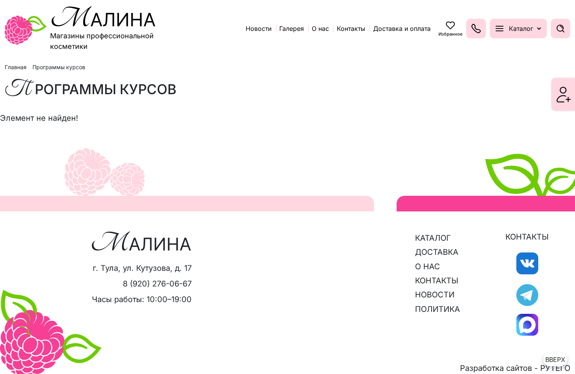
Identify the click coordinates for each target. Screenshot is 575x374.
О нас (427, 266)
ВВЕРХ (555, 359)
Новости (435, 294)
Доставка (436, 252)
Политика (437, 309)
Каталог (433, 238)
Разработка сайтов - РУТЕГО (515, 368)
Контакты (436, 280)
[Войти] (563, 94)
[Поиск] (560, 28)
